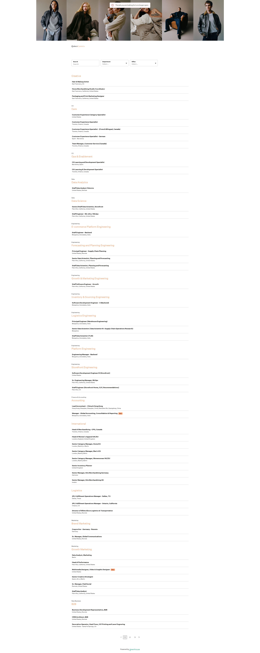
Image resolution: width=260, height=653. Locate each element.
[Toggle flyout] (126, 63)
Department (106, 62)
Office (134, 62)
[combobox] (102, 64)
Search (75, 62)
